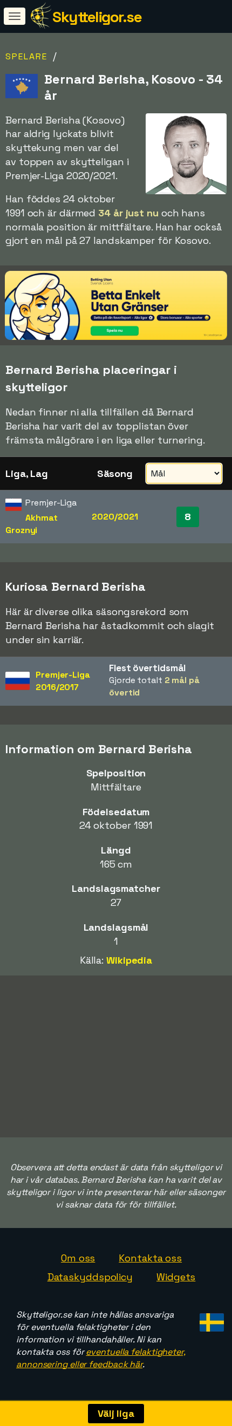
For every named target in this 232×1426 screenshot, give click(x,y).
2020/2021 (115, 516)
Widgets (175, 1277)
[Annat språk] (210, 1319)
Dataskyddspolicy (90, 1277)
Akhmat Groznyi (31, 524)
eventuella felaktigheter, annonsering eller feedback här (101, 1358)
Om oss (78, 1258)
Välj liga (116, 1413)
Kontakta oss (150, 1258)
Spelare (26, 56)
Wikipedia (129, 960)
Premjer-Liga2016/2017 (63, 681)
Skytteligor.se (96, 16)
